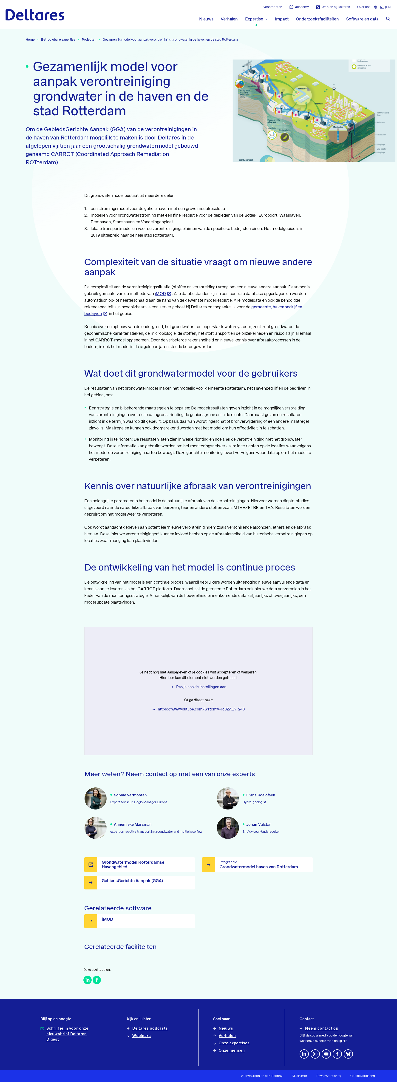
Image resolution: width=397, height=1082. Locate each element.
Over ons (363, 7)
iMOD (160, 294)
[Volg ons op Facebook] (337, 1054)
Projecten (89, 39)
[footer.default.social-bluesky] (348, 1054)
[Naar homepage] (35, 14)
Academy (302, 7)
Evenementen (271, 7)
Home (30, 39)
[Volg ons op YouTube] (326, 1054)
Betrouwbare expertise (58, 39)
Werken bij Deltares (336, 7)
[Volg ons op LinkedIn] (304, 1054)
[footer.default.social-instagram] (315, 1054)
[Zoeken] (388, 19)
